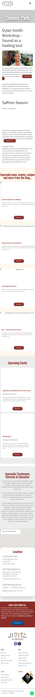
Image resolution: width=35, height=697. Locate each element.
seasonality (9, 162)
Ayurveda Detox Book (6, 660)
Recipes (11, 146)
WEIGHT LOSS (22, 162)
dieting (4, 155)
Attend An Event (23, 658)
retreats (28, 616)
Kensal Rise (17, 91)
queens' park (24, 91)
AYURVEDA (13, 84)
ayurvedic (4, 86)
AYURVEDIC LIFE (6, 88)
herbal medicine (24, 155)
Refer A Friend (5, 663)
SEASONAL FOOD (10, 159)
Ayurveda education (22, 84)
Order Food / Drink (24, 655)
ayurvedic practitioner (18, 88)
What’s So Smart (5, 655)
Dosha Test (4, 682)
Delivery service (8, 591)
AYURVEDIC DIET (13, 86)
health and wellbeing (13, 155)
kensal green (6, 157)
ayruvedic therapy (15, 148)
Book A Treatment (23, 653)
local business (22, 157)
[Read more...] (10, 140)
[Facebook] (15, 643)
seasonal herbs (20, 159)
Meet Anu (3, 653)
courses (3, 618)
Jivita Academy (5, 674)
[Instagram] (19, 643)
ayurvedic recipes (20, 153)
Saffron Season (15, 102)
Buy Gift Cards (22, 665)
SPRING (15, 162)
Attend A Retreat (23, 660)
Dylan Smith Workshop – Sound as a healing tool (12, 38)
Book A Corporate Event (25, 663)
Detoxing (28, 153)
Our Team (3, 658)
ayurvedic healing (23, 86)
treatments (21, 616)
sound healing (10, 93)
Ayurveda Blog (5, 677)
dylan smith (9, 91)
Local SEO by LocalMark (7, 693)
